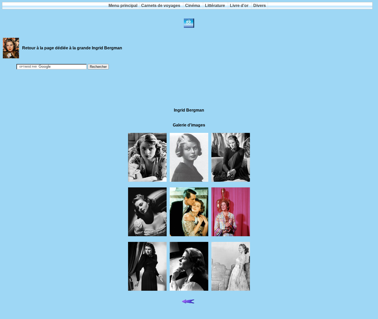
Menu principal (123, 5)
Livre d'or (239, 5)
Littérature (215, 5)
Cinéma (192, 5)
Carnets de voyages (160, 5)
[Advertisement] (189, 86)
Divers (259, 5)
